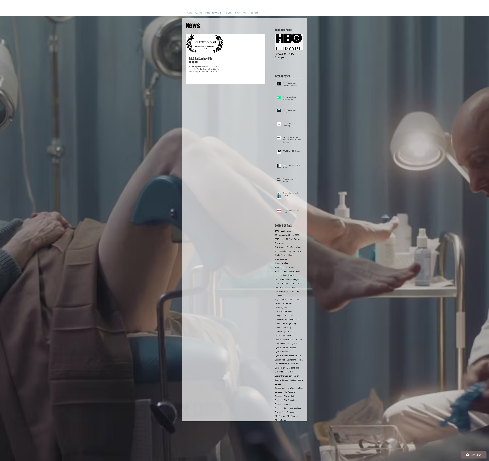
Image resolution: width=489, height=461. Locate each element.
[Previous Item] (279, 42)
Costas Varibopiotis (283, 335)
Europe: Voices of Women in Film (289, 388)
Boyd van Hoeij (281, 299)
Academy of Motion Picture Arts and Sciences (289, 251)
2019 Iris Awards (293, 239)
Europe (278, 384)
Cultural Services (282, 343)
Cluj (289, 327)
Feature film (280, 412)
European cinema (282, 404)
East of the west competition (287, 376)
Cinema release (291, 319)
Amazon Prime (281, 259)
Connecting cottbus (283, 331)
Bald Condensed (287, 275)
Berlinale (285, 283)
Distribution (280, 368)
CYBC (298, 299)
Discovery (295, 364)
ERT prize (279, 372)
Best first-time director (284, 291)
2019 (283, 239)
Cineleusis (279, 319)
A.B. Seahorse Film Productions (288, 247)
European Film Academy (285, 392)
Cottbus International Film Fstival (289, 339)
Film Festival (280, 416)
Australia (279, 271)
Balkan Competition (283, 279)
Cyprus (294, 343)
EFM (293, 368)
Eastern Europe (281, 380)
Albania (291, 255)
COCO (291, 299)
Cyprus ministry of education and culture (289, 356)
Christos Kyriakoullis (283, 311)
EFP (297, 368)
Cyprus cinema (281, 351)
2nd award (279, 243)
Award (298, 271)
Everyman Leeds (295, 408)
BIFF (276, 275)
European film (281, 408)
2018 (277, 239)
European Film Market (284, 396)
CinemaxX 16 (280, 327)
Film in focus (280, 420)
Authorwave (289, 271)
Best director (280, 287)
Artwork (292, 267)
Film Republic (292, 416)
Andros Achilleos (282, 263)
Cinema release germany (285, 323)
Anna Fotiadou (281, 267)
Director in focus (282, 364)
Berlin (277, 283)
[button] (198, 11)
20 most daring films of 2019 (287, 235)
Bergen (296, 279)
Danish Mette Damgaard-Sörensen (289, 360)
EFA (288, 368)
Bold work (279, 295)
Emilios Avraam (296, 380)
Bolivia (287, 295)
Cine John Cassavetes (284, 315)
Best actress (296, 283)
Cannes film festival (283, 303)
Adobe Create (281, 255)
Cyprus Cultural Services (285, 347)
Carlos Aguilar (281, 307)
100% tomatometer (283, 231)
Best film (291, 287)
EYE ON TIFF (289, 372)
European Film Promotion (286, 400)
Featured (290, 412)
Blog (297, 291)
